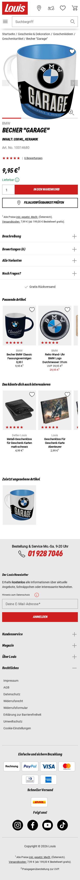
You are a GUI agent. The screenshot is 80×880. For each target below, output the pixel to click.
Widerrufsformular (15, 708)
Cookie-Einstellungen (17, 728)
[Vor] (74, 83)
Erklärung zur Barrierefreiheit (22, 714)
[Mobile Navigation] (5, 21)
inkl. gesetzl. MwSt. (27, 217)
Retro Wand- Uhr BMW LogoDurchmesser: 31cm (54, 358)
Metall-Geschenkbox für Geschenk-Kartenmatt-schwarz (19, 442)
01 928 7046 (45, 554)
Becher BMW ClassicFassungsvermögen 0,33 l (19, 358)
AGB (6, 687)
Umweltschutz (12, 721)
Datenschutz (11, 694)
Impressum (10, 680)
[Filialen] (39, 8)
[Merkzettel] (63, 8)
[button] (72, 21)
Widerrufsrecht (13, 701)
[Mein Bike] (51, 8)
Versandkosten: (11, 221)
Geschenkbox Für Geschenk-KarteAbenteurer (54, 442)
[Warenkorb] (74, 8)
